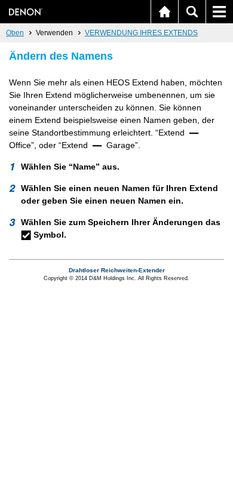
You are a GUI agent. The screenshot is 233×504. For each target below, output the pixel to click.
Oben (15, 33)
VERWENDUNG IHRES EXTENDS (141, 33)
